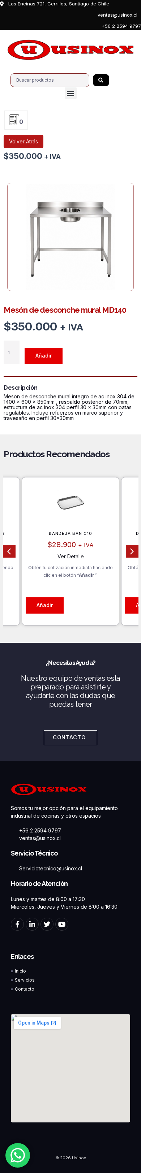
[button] (71, 93)
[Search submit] (101, 80)
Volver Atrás (23, 141)
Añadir (43, 355)
